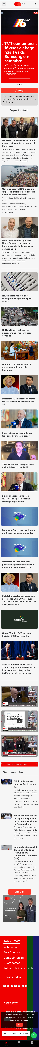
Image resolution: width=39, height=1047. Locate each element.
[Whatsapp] (8, 986)
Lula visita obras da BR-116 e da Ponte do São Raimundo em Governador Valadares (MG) (26, 853)
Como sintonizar (14, 957)
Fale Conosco (12, 952)
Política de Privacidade (18, 968)
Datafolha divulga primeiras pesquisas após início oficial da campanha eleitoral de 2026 (18, 565)
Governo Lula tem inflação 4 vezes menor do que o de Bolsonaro (16, 367)
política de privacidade (19, 1020)
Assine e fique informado (19, 1012)
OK (19, 1025)
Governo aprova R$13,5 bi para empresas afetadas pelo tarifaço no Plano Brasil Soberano (18, 192)
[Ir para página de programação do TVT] (19, 766)
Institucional (11, 947)
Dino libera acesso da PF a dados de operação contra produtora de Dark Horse (19, 143)
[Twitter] (15, 986)
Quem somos (11, 963)
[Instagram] (12, 986)
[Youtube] (4, 986)
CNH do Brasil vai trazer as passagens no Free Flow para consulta (16, 333)
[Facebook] (19, 986)
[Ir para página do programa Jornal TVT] (19, 921)
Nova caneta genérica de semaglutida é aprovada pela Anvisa (17, 299)
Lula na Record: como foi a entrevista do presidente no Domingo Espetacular (16, 499)
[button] (4, 4)
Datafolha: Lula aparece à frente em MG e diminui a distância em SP (18, 402)
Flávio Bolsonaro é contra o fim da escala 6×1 (25, 784)
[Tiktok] (23, 986)
